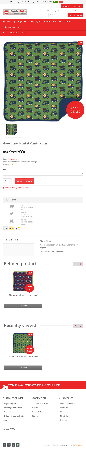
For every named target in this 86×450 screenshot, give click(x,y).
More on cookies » (70, 2)
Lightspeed (63, 445)
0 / (78, 15)
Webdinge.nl (79, 445)
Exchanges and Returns (13, 408)
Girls (26, 21)
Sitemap (35, 416)
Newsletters (64, 420)
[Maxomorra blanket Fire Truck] (23, 281)
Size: (5, 169)
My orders (64, 408)
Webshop (11, 21)
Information (12, 240)
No (61, 2)
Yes (55, 2)
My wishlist (64, 416)
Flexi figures (36, 21)
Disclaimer (36, 408)
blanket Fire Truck (23, 295)
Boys (20, 21)
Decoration (64, 21)
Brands (47, 21)
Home (5, 33)
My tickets (64, 412)
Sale (55, 21)
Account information (67, 404)
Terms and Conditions (40, 404)
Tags (8, 247)
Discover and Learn (13, 27)
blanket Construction (17, 33)
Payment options (10, 404)
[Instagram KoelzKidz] (17, 445)
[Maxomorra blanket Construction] (14, 129)
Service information (11, 412)
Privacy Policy (37, 412)
